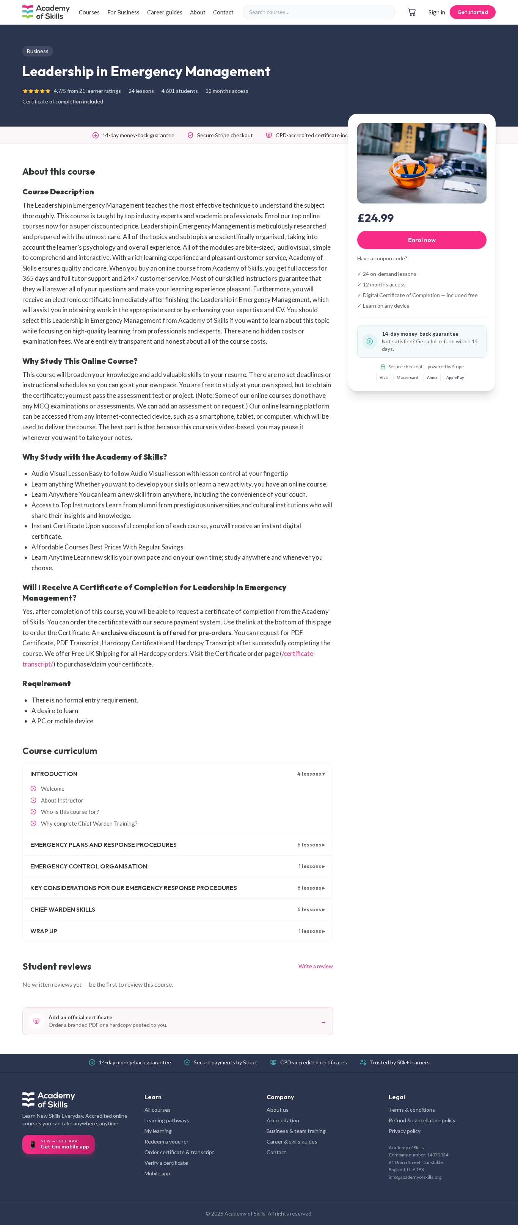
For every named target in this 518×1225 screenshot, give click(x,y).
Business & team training (296, 1131)
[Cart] (411, 12)
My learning (158, 1131)
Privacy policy (405, 1131)
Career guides (164, 12)
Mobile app (157, 1173)
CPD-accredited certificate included (318, 135)
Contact (223, 12)
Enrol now (422, 240)
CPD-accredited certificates (313, 1062)
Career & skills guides (292, 1141)
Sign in (437, 12)
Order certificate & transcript (179, 1152)
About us (278, 1109)
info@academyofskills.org (415, 1177)
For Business (123, 12)
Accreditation (283, 1120)
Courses (89, 12)
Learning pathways (166, 1120)
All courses (157, 1109)
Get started (472, 12)
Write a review (315, 966)
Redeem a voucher (166, 1141)
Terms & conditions (412, 1109)
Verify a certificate (166, 1162)
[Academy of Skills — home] (46, 12)
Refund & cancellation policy (422, 1120)
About (198, 12)
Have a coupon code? (382, 258)
